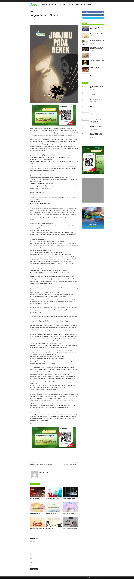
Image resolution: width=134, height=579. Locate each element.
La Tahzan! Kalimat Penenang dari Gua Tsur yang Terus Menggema (41, 465)
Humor (71, 4)
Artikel (77, 4)
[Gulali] (85, 114)
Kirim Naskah (36, 0)
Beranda (44, 4)
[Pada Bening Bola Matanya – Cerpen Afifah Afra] (70, 507)
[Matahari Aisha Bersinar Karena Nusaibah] (85, 42)
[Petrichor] (85, 108)
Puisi (60, 4)
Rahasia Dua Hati (49, 528)
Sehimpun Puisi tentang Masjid (97, 93)
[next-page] (33, 533)
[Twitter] (34, 21)
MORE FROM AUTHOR (46, 484)
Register (41, 0)
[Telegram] (47, 21)
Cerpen (34, 9)
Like (102, 12)
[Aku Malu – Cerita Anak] (85, 101)
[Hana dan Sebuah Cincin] (54, 507)
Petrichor (92, 106)
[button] (102, 5)
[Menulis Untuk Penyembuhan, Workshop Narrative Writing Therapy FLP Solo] (85, 135)
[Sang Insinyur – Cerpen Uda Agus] (54, 492)
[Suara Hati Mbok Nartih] (37, 507)
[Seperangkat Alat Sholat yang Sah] (37, 522)
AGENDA (89, 4)
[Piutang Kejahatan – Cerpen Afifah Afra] (70, 492)
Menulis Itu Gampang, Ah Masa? (97, 54)
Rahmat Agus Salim (34, 17)
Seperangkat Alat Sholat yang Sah (37, 528)
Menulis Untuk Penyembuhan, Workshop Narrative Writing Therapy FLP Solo (96, 135)
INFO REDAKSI (52, 4)
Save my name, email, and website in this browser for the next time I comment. (49, 566)
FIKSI (64, 4)
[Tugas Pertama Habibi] (37, 492)
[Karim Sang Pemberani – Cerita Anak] (85, 62)
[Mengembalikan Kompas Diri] (85, 35)
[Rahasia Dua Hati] (54, 522)
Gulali (91, 113)
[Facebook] (31, 21)
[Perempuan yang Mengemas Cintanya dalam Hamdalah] (85, 49)
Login (44, 0)
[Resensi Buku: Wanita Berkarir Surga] (85, 88)
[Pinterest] (37, 21)
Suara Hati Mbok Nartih (35, 513)
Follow (101, 15)
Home (31, 9)
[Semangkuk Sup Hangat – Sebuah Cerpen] (70, 522)
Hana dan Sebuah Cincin (51, 513)
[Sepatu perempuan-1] (93, 190)
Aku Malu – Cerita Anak (95, 99)
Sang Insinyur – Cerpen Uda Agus (70, 464)
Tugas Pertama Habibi (34, 498)
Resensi (83, 4)
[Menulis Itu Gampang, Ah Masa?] (85, 55)
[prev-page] (30, 533)
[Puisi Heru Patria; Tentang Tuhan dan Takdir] (85, 128)
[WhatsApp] (40, 21)
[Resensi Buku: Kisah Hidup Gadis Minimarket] (85, 121)
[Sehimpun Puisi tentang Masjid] (85, 94)
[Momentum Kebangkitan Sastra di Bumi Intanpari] (85, 28)
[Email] (44, 21)
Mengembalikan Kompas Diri (96, 33)
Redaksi (31, 0)
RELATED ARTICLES (35, 484)
